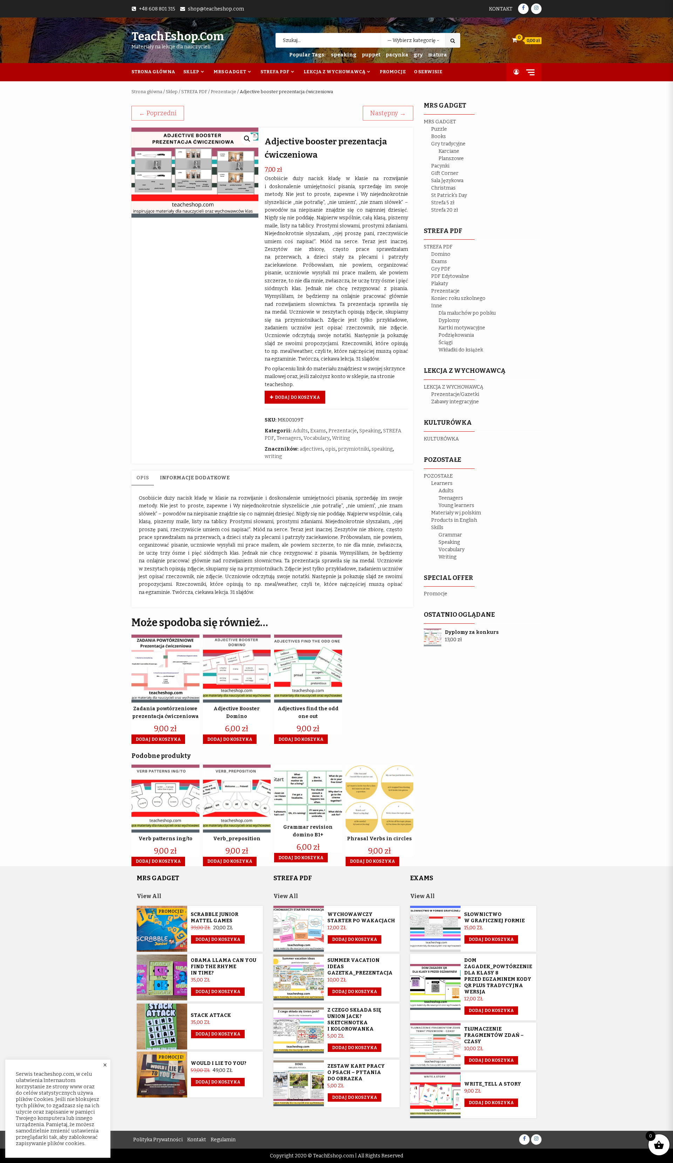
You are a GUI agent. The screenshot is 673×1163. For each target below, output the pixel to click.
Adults (300, 431)
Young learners (456, 505)
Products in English (454, 520)
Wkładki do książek (461, 350)
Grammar (450, 535)
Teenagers (289, 438)
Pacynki (440, 166)
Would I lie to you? (218, 1063)
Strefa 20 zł (444, 210)
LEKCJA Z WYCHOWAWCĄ (453, 387)
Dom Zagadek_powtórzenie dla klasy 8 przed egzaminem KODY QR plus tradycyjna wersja (498, 976)
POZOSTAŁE (438, 476)
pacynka (397, 55)
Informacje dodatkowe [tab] (195, 478)
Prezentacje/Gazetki (455, 394)
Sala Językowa (447, 181)
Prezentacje (223, 91)
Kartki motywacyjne (462, 328)
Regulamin (223, 1140)
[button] (247, 138)
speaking (343, 55)
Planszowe (451, 159)
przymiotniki (353, 449)
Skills (437, 528)
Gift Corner (444, 173)
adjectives (311, 449)
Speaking (370, 431)
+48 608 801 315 (157, 9)
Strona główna (146, 91)
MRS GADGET (440, 122)
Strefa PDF (274, 71)
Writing (341, 438)
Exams (318, 431)
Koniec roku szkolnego (458, 298)
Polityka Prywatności (158, 1140)
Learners (442, 483)
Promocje (393, 71)
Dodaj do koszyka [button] (158, 739)
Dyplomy (449, 320)
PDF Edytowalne (450, 276)
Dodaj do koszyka (297, 397)
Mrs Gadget (229, 71)
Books (438, 136)
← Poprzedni (158, 113)
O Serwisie (428, 71)
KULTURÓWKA (441, 439)
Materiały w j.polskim (456, 513)
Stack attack (211, 1015)
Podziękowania (456, 335)
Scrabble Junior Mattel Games (214, 917)
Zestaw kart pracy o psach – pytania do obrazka (356, 1072)
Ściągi (446, 343)
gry (418, 55)
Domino (440, 254)
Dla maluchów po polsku (467, 313)
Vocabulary (316, 438)
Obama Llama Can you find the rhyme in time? (223, 966)
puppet (371, 55)
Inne (436, 306)
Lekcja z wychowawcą (334, 71)
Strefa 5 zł (443, 203)
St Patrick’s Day (449, 195)
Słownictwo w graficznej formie (494, 917)
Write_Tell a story (492, 1084)
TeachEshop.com (177, 36)
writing (273, 456)
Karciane (449, 151)
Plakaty (439, 284)
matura (437, 55)
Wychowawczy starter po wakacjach (361, 917)
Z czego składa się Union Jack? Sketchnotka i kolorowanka (354, 1019)
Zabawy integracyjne (455, 402)
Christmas (443, 188)
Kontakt (500, 9)
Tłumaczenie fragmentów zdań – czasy (494, 1035)
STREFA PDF (194, 91)
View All (149, 896)
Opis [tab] (142, 478)
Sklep (191, 71)
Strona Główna (153, 71)
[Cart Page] (514, 40)
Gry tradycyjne (448, 144)
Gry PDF (440, 269)
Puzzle (439, 129)
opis (330, 449)
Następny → (388, 113)
